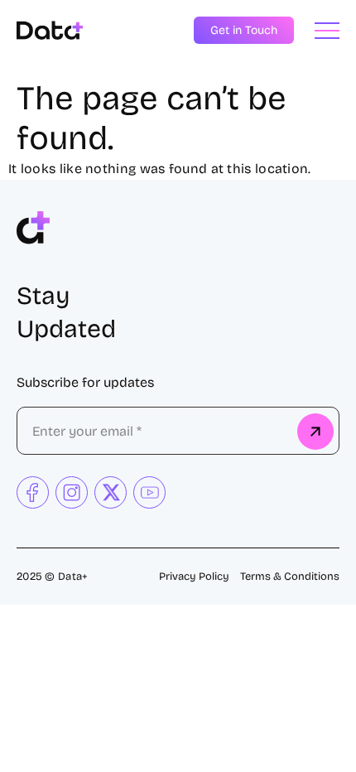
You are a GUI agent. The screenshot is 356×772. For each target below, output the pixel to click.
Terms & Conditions (289, 576)
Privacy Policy (194, 576)
